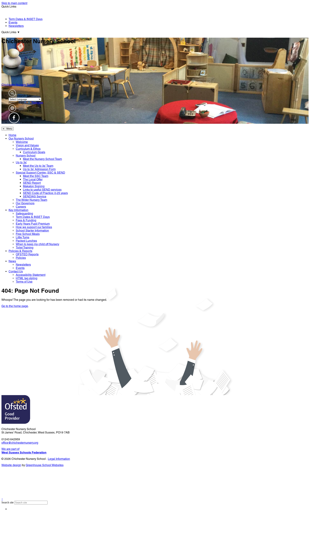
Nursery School (26, 155)
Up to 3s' (21, 162)
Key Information (18, 210)
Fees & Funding (26, 220)
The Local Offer (33, 179)
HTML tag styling (26, 278)
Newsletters (16, 26)
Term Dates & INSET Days (26, 19)
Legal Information (59, 459)
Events (13, 22)
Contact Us (16, 271)
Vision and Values (27, 145)
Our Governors (25, 203)
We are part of (23, 450)
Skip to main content (14, 3)
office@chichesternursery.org (19, 442)
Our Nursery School (21, 138)
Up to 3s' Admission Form (39, 169)
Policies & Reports (20, 251)
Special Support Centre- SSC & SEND (40, 172)
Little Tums (22, 237)
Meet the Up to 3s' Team (38, 166)
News (12, 261)
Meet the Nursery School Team (42, 159)
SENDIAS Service (34, 196)
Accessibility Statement (30, 275)
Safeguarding (24, 213)
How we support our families (34, 227)
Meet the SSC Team (35, 176)
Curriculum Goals (34, 152)
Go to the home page (14, 306)
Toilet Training (24, 247)
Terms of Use (24, 281)
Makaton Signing (33, 186)
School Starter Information (32, 230)
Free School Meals (28, 234)
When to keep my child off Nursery (37, 244)
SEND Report (32, 183)
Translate (37, 102)
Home (12, 135)
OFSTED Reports (27, 254)
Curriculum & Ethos (28, 148)
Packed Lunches (26, 240)
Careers (21, 206)
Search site (7, 502)
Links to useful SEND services (42, 189)
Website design (11, 465)
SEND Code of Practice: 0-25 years (45, 193)
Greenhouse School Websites (45, 465)
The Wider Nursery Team (31, 200)
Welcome (22, 142)
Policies (21, 258)
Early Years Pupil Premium (33, 223)
